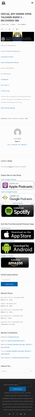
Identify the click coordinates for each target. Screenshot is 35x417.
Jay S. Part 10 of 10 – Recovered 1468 (12, 297)
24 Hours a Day (5, 91)
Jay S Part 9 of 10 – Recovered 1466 (12, 310)
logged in (11, 167)
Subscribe (9, 284)
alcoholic (15, 118)
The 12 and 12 (5, 85)
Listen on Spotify (17, 203)
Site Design (28, 409)
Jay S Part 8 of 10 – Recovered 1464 (12, 316)
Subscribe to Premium (7, 57)
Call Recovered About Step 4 (16, 341)
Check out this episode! (8, 108)
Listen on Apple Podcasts (8, 179)
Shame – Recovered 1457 (8, 303)
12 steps (9, 118)
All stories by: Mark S (17, 144)
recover (21, 118)
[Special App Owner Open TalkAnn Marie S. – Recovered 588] (2, 29)
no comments (22, 24)
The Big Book (4, 79)
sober (26, 118)
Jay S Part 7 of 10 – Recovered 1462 (12, 322)
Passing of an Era (13, 337)
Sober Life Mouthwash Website (10, 62)
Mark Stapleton (5, 358)
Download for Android (7, 241)
